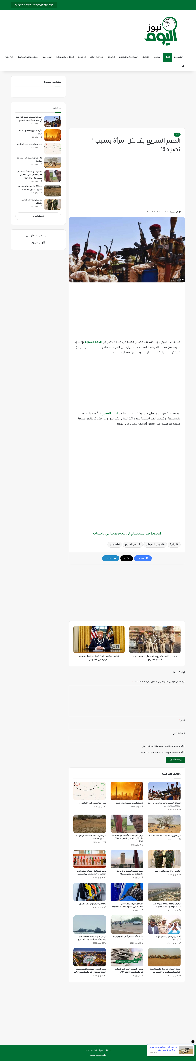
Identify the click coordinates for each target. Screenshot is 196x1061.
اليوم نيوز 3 (174, 212)
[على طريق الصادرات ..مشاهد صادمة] (164, 824)
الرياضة (82, 57)
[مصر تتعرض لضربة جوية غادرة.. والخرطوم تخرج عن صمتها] (127, 859)
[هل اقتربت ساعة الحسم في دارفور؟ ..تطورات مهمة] (89, 824)
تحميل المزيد (38, 216)
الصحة (111, 57)
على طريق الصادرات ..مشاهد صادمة (165, 836)
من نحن (9, 57)
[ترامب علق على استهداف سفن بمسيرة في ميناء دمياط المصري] (89, 924)
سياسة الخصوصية (27, 57)
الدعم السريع (93, 342)
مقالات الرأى (96, 57)
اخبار (167, 57)
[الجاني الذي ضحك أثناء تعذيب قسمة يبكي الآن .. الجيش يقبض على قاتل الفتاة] (127, 824)
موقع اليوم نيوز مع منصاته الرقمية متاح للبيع (34, 5)
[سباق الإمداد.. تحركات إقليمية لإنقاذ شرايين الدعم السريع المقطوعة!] (164, 957)
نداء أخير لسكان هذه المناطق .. (92, 803)
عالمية (145, 57)
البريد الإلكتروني (178, 734)
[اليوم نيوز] (160, 31)
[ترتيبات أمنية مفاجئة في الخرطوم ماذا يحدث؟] (127, 924)
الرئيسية (178, 57)
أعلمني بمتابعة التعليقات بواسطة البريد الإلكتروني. (162, 747)
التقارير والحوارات (65, 57)
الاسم (182, 721)
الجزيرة (173, 544)
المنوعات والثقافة (128, 57)
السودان (114, 544)
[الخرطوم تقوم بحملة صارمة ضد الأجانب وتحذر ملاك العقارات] (164, 892)
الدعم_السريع (132, 544)
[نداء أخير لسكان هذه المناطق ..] (89, 791)
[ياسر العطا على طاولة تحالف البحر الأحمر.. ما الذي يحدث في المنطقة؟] (89, 859)
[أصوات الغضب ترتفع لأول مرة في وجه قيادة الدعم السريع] (164, 791)
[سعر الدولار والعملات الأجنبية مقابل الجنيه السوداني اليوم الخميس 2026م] (89, 957)
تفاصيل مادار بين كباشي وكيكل (167, 871)
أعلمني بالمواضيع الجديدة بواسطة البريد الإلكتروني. (162, 753)
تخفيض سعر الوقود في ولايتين (92, 904)
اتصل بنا (46, 57)
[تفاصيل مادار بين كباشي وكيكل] (164, 859)
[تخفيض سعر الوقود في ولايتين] (89, 892)
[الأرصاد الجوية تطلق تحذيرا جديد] (127, 791)
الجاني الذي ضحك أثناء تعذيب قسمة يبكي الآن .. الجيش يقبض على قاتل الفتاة (127, 839)
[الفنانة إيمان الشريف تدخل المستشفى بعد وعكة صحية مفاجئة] (127, 892)
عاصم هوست (95, 1055)
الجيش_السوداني (154, 544)
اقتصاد (157, 57)
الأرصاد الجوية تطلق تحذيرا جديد (129, 803)
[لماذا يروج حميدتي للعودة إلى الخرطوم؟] (164, 924)
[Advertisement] (127, 99)
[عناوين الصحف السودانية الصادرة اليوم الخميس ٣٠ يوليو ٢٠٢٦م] (127, 957)
